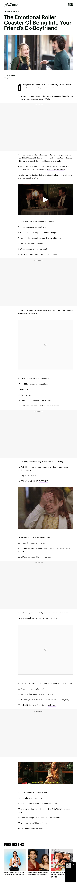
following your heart (55, 169)
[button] (45, 200)
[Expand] (67, 864)
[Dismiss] (73, 864)
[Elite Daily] (11, 4)
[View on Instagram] (45, 344)
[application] (45, 199)
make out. (52, 705)
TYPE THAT (43, 481)
